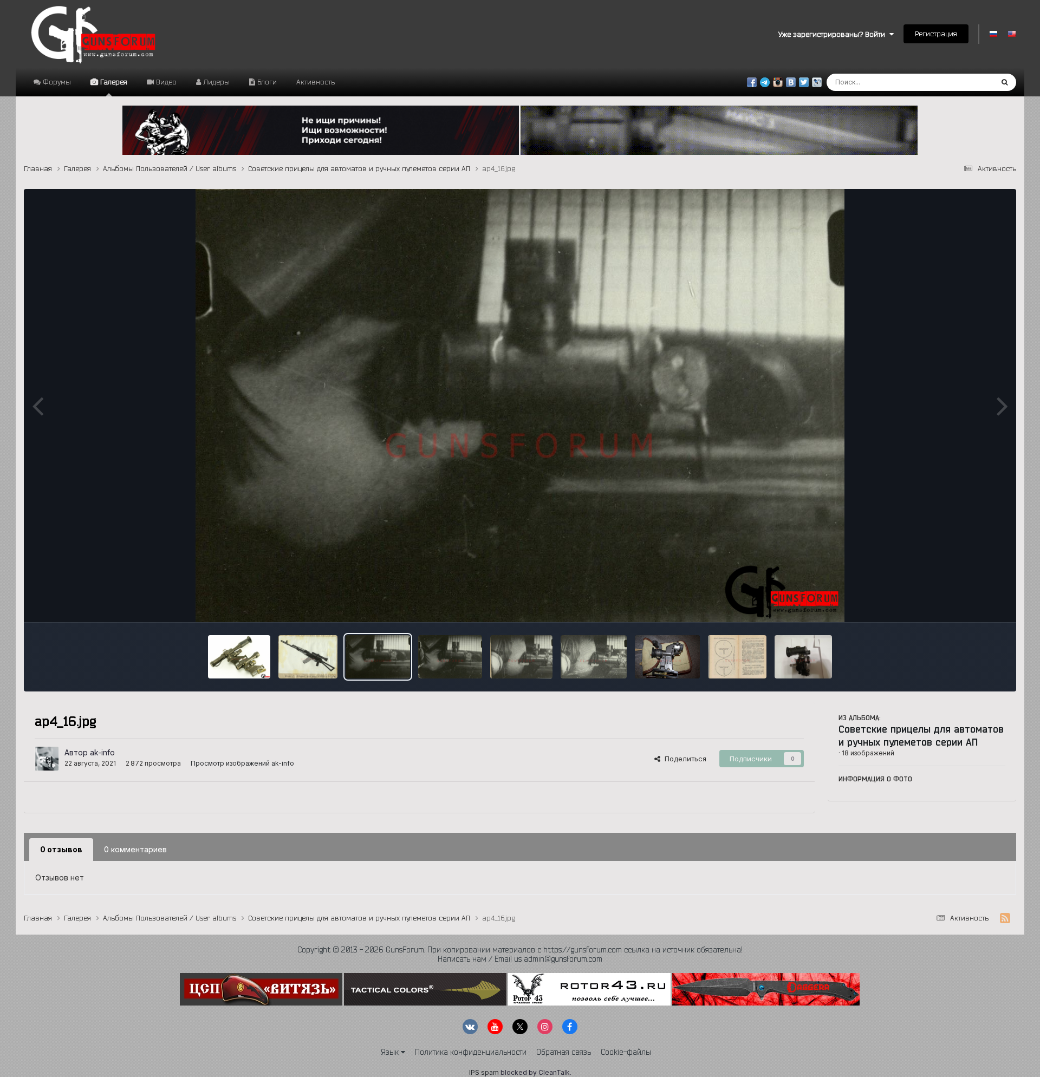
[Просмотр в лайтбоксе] (520, 405)
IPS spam (484, 1072)
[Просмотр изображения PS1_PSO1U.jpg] (239, 656)
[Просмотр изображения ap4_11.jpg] (737, 656)
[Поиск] (1004, 82)
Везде (968, 82)
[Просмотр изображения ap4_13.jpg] (594, 656)
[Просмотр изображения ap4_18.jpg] (307, 656)
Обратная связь (563, 1052)
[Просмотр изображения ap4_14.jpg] (521, 656)
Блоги (266, 82)
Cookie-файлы (626, 1052)
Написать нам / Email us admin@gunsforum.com (520, 959)
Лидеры (215, 82)
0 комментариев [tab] (135, 849)
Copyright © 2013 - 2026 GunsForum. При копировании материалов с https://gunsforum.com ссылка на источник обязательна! (520, 949)
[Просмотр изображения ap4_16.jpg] (378, 656)
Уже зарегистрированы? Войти (833, 34)
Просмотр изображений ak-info (242, 763)
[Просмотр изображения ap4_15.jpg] (450, 656)
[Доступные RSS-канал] (1005, 918)
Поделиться (683, 758)
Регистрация (936, 33)
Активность (315, 82)
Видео (165, 82)
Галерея (112, 82)
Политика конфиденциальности (470, 1052)
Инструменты (969, 602)
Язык (391, 1052)
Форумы (56, 82)
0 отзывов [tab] (61, 849)
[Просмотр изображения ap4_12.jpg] (667, 656)
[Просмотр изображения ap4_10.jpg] (804, 656)
